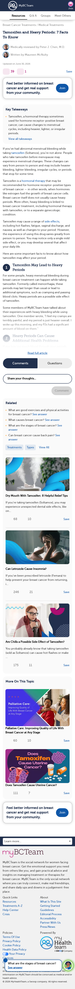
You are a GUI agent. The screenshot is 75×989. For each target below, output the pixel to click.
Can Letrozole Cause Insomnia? (26, 568)
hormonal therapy (33, 181)
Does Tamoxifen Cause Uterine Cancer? (31, 785)
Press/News (47, 926)
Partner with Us (50, 922)
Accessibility (48, 918)
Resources (18, 15)
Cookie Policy (11, 945)
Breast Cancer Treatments (19, 25)
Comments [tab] (20, 363)
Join (70, 8)
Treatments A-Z (12, 905)
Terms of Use (11, 937)
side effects (52, 221)
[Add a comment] (20, 71)
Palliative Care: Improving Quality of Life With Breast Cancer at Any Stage (34, 730)
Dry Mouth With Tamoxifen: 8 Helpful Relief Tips (37, 495)
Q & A (33, 15)
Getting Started (50, 905)
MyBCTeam (26, 5)
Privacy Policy (11, 941)
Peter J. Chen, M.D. (52, 47)
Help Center (10, 910)
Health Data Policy (14, 949)
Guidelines (47, 910)
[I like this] (6, 71)
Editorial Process (51, 914)
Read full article (37, 353)
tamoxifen (17, 153)
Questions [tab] (54, 363)
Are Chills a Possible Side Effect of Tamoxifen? (35, 641)
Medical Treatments (51, 25)
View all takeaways (20, 139)
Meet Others (63, 15)
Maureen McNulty (36, 54)
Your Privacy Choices (14, 956)
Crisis (6, 914)
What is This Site (50, 901)
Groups (45, 15)
